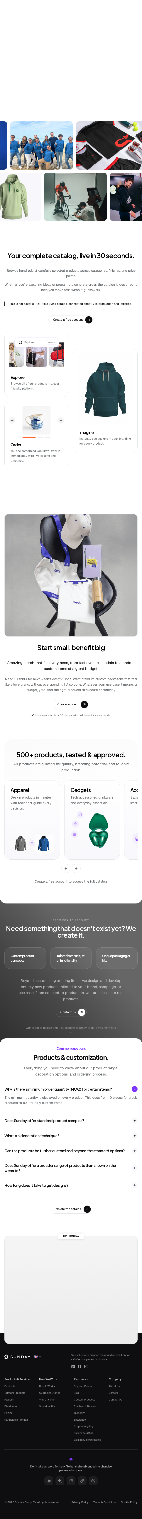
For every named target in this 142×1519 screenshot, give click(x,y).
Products (9, 1386)
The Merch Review (85, 1406)
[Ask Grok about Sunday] (71, 1480)
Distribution (11, 1406)
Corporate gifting (84, 1426)
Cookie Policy (129, 1502)
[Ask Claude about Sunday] (48, 1480)
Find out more (96, 100)
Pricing (8, 1413)
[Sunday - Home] (24, 3)
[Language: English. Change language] (38, 1357)
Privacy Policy (80, 1502)
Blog (76, 1393)
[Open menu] (129, 3)
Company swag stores (87, 1439)
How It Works (47, 1386)
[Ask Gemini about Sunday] (59, 1480)
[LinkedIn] (73, 1366)
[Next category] (76, 868)
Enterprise (80, 1419)
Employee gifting (83, 1433)
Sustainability (47, 1406)
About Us (114, 1386)
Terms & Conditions (104, 1502)
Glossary (79, 1413)
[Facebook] (79, 1366)
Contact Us (115, 1399)
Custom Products (15, 1393)
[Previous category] (65, 868)
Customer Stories (49, 1393)
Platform (9, 1399)
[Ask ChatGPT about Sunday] (82, 1480)
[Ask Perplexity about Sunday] (93, 1480)
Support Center (83, 1386)
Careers (113, 1393)
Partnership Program (16, 1419)
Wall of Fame (47, 1399)
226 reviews (89, 51)
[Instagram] (86, 1366)
